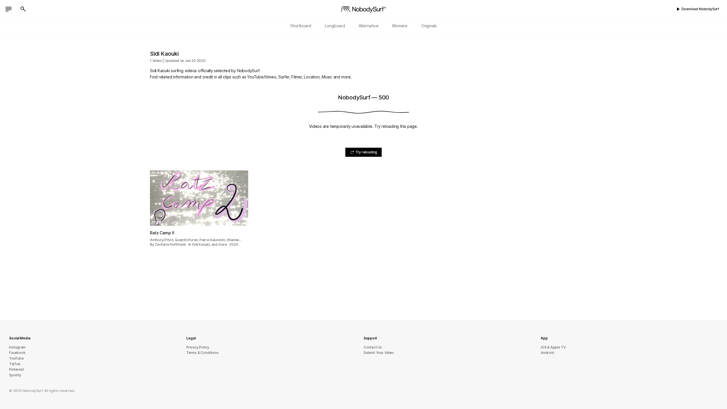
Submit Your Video (379, 352)
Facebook (17, 352)
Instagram (17, 347)
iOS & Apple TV (553, 347)
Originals (429, 25)
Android (547, 352)
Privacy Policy (197, 347)
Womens (400, 25)
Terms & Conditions (202, 352)
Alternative (369, 25)
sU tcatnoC (373, 347)
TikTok (14, 364)
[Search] (23, 9)
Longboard (335, 25)
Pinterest (16, 369)
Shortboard (300, 25)
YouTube (16, 358)
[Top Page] (363, 9)
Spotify (15, 375)
